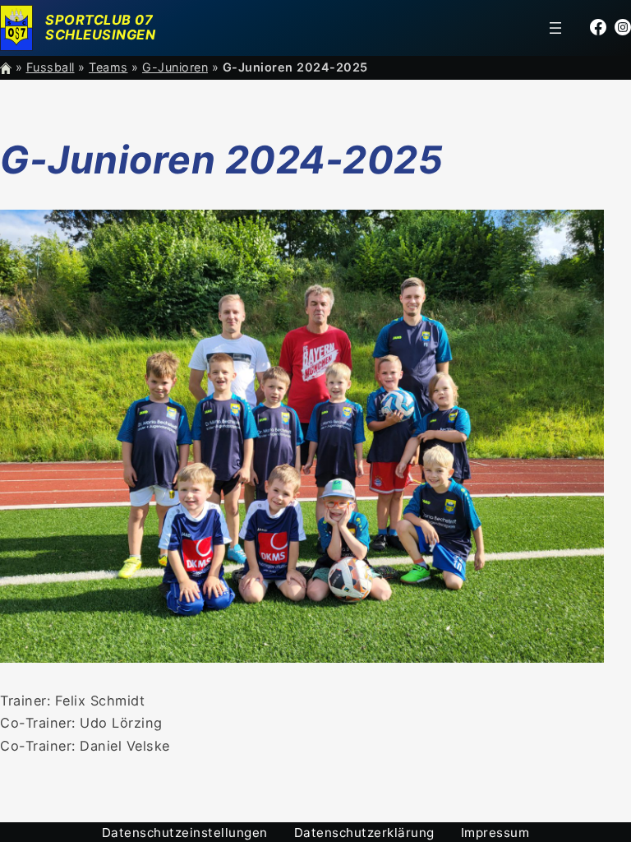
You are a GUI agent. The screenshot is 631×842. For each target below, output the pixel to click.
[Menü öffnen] (555, 28)
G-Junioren (175, 67)
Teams (108, 67)
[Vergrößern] (582, 231)
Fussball (50, 67)
